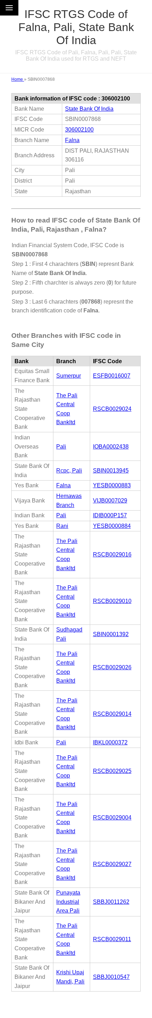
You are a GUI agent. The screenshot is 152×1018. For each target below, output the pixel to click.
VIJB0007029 (110, 501)
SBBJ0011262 (111, 902)
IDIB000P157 (110, 515)
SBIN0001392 (111, 634)
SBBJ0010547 (111, 977)
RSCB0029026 (112, 667)
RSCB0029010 (112, 601)
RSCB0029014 (112, 714)
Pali (61, 447)
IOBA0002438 (111, 447)
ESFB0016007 (111, 376)
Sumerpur (68, 376)
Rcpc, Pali (69, 471)
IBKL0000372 (110, 742)
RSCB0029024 (112, 409)
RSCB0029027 (112, 864)
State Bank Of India (89, 109)
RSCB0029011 (112, 939)
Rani (62, 526)
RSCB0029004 (112, 818)
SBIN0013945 (111, 471)
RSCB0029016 (112, 554)
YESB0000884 (112, 526)
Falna (72, 140)
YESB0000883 (112, 485)
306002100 (79, 130)
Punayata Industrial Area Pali (68, 902)
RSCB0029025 (112, 771)
